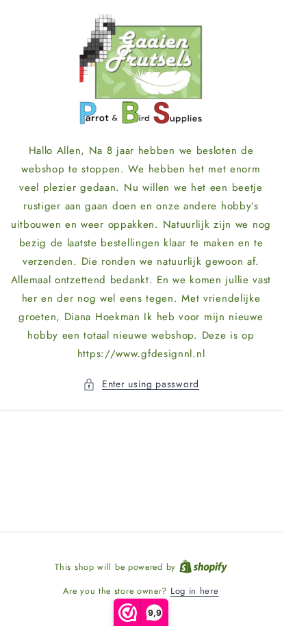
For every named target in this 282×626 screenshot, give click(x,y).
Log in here (194, 590)
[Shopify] (203, 566)
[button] (141, 384)
